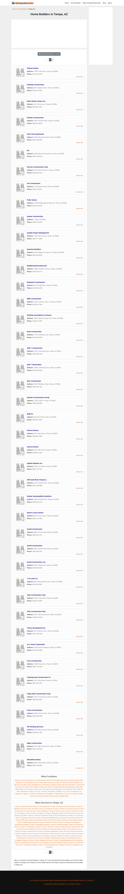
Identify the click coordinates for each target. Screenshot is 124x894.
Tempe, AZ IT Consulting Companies (26, 845)
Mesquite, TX (19, 794)
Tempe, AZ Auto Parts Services (52, 820)
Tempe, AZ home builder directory (43, 782)
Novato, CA (66, 782)
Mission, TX (27, 794)
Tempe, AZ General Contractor (48, 822)
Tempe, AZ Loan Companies (40, 842)
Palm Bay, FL (47, 785)
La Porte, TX (68, 791)
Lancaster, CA (58, 782)
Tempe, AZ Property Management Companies (51, 845)
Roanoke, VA (41, 796)
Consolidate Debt (63, 796)
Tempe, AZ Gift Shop (71, 811)
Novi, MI (44, 787)
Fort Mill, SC (78, 789)
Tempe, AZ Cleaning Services (41, 806)
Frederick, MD (29, 787)
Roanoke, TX (42, 794)
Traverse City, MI (52, 787)
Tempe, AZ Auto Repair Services (72, 820)
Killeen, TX (61, 791)
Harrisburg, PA (70, 789)
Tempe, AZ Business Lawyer (23, 833)
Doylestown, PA (60, 789)
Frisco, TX (40, 791)
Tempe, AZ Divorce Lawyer (62, 833)
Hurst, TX (46, 791)
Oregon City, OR (50, 789)
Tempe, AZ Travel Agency (27, 827)
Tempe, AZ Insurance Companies (37, 815)
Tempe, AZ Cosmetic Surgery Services (59, 827)
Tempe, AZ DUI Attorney (46, 809)
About (110, 3)
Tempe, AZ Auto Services (56, 811)
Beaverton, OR (40, 789)
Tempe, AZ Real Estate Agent (59, 824)
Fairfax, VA (76, 794)
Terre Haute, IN (19, 787)
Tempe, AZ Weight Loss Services (32, 829)
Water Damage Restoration (92, 3)
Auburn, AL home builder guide (24, 780)
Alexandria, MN (62, 787)
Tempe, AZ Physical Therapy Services (26, 831)
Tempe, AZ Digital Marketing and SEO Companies (67, 840)
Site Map (76, 880)
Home (67, 3)
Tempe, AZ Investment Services (52, 829)
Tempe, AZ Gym (33, 838)
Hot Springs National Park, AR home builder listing (48, 780)
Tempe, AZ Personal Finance (67, 813)
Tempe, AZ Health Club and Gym (59, 836)
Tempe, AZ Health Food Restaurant (49, 838)
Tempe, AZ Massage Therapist (59, 842)
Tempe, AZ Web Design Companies (27, 822)
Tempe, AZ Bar (30, 811)
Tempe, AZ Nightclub (42, 811)
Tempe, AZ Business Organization (48, 831)
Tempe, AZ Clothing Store (65, 822)
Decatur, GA (63, 785)
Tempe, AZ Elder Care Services (63, 809)
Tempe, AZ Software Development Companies (35, 836)
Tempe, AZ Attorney (70, 806)
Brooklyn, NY (22, 789)
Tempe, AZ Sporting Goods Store (25, 818)
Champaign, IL (72, 785)
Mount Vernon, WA (51, 796)
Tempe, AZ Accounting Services (57, 815)
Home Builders (76, 3)
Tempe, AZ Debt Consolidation (35, 813)
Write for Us (83, 880)
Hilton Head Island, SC (23, 791)
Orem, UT (69, 794)
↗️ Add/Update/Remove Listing (49, 54)
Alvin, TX (33, 791)
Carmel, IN (80, 785)
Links (70, 880)
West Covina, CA (28, 785)
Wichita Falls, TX (61, 794)
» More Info (79, 77)
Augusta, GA (55, 785)
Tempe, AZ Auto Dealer (35, 820)
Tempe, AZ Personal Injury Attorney (71, 818)
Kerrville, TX (53, 791)
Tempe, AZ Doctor (41, 827)
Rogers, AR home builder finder (73, 780)
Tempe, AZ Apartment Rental (23, 806)
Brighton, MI (37, 787)
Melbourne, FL (38, 785)
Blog (104, 3)
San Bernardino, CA (76, 782)
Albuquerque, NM (73, 787)
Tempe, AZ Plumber (57, 806)
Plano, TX (34, 794)
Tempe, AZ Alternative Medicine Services (48, 818)
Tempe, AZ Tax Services (75, 815)
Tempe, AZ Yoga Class (67, 838)
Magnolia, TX (77, 791)
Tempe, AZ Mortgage (51, 813)
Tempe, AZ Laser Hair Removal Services (71, 831)
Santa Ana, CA (18, 785)
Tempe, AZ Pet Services (76, 842)
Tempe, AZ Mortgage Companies (40, 824)
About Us (91, 880)
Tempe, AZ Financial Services (22, 842)
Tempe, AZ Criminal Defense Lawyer (43, 833)
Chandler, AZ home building (24, 782)
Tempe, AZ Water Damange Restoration (40, 840)
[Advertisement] (49, 33)
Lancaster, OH (31, 789)
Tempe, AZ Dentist (32, 809)
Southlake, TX (51, 794)
